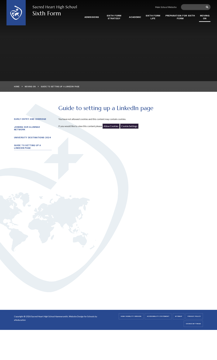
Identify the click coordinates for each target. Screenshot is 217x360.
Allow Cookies (111, 126)
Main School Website (166, 7)
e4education (20, 320)
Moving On (30, 86)
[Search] (207, 7)
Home (16, 86)
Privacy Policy (194, 316)
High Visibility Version (131, 316)
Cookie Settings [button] (193, 324)
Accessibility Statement (158, 316)
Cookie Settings (129, 126)
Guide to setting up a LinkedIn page (60, 86)
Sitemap (178, 316)
